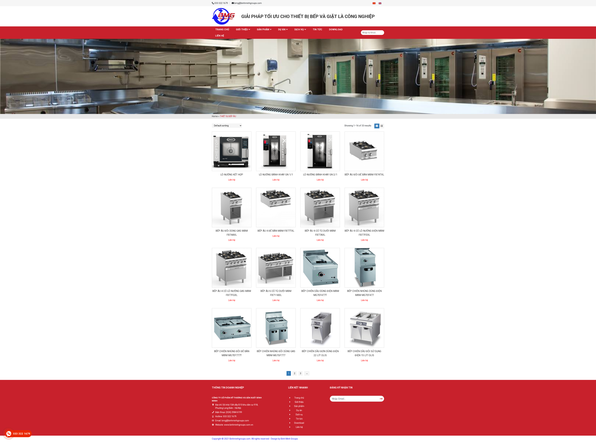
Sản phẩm (263, 29)
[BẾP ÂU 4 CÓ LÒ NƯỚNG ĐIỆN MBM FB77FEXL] (364, 207)
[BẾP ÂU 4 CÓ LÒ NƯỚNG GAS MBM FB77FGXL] (231, 267)
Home (215, 116)
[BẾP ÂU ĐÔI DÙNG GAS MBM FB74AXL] (231, 207)
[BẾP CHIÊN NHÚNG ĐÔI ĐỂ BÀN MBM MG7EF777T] (231, 328)
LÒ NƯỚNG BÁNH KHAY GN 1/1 (276, 174)
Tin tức (317, 29)
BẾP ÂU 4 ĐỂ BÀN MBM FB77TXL (275, 230)
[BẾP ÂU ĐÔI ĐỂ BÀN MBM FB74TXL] (364, 151)
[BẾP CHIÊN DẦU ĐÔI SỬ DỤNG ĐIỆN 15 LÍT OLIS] (364, 328)
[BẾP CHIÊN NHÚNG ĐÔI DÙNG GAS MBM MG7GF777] (276, 328)
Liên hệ (219, 35)
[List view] (381, 126)
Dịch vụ (299, 29)
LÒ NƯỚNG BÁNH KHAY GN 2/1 (320, 174)
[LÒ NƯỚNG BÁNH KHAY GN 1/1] (276, 151)
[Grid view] (376, 126)
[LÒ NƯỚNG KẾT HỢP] (231, 151)
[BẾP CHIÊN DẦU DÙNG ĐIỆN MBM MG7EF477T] (320, 267)
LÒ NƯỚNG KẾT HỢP (231, 174)
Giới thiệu (242, 29)
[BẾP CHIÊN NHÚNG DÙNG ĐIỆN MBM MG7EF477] (364, 267)
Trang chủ (222, 29)
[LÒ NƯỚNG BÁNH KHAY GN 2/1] (320, 151)
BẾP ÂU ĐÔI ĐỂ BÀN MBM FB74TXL (364, 174)
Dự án (281, 29)
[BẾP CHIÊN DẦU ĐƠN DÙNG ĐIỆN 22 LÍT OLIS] (320, 328)
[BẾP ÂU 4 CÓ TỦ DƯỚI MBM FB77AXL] (320, 207)
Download (336, 29)
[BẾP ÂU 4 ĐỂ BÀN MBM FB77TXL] (276, 207)
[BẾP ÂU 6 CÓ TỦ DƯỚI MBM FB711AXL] (276, 267)
